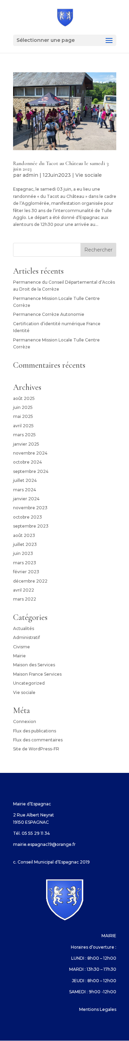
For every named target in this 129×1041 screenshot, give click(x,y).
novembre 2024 (30, 453)
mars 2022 (24, 599)
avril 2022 (23, 590)
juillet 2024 (25, 480)
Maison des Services (34, 664)
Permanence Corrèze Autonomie (48, 314)
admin (30, 175)
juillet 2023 (25, 544)
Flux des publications (34, 730)
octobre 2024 (27, 462)
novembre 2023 (30, 507)
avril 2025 (23, 425)
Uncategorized (29, 683)
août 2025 (24, 398)
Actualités (23, 628)
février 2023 (26, 571)
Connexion (24, 721)
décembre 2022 (30, 581)
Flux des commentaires (38, 739)
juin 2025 (23, 407)
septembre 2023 (31, 526)
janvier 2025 (26, 444)
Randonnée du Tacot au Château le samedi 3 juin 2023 (61, 166)
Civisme (21, 646)
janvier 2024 (26, 498)
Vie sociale (88, 175)
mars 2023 (24, 562)
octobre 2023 (27, 517)
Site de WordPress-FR (36, 748)
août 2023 (24, 535)
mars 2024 (24, 489)
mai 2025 (23, 416)
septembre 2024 (31, 471)
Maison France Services (37, 674)
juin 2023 (23, 553)
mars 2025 (24, 434)
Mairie (19, 655)
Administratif (26, 637)
